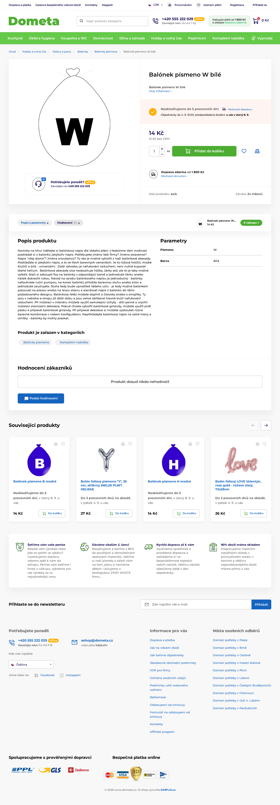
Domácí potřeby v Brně (230, 647)
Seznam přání (212, 5)
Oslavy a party (61, 51)
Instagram (73, 675)
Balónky (82, 51)
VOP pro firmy (160, 670)
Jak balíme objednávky (167, 655)
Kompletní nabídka (74, 342)
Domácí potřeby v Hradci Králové (236, 663)
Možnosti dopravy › (240, 109)
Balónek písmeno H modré (169, 481)
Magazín (107, 5)
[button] (266, 425)
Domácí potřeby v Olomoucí (233, 693)
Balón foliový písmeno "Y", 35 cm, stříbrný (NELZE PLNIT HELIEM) (104, 485)
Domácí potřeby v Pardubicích (235, 708)
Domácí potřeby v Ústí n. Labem (236, 700)
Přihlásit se (260, 5)
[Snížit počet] (162, 154)
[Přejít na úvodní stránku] (34, 21)
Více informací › (160, 91)
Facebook (47, 675)
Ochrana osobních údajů (168, 678)
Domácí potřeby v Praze (230, 640)
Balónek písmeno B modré (34, 481)
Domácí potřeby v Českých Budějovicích (242, 685)
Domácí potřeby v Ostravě (231, 655)
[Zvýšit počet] (162, 148)
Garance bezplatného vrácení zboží (58, 5)
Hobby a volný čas (34, 51)
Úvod (12, 51)
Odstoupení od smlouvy (167, 705)
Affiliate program (162, 731)
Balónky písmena (105, 51)
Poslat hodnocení (43, 398)
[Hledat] (81, 21)
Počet (154, 151)
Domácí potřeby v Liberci (231, 678)
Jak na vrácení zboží (164, 647)
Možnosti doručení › (174, 176)
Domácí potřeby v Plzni (230, 670)
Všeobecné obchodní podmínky (173, 663)
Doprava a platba (20, 5)
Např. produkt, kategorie (104, 21)
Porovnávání (183, 5)
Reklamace (158, 697)
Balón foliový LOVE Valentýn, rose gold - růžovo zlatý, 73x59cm (238, 485)
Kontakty (91, 5)
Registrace (237, 5)
